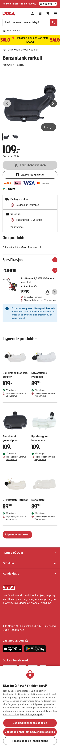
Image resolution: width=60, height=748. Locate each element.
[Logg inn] (32, 13)
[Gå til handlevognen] (48, 13)
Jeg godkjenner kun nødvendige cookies (30, 732)
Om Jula (8, 563)
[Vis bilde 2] (15, 137)
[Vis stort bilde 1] (30, 103)
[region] (30, 707)
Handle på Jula (13, 552)
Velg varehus (13, 30)
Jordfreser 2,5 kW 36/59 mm (38, 282)
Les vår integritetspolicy (32, 714)
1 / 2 (46, 127)
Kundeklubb (11, 573)
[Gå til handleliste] (40, 13)
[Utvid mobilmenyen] (55, 13)
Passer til (9, 270)
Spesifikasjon (13, 259)
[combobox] (30, 22)
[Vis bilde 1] (6, 137)
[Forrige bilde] (7, 103)
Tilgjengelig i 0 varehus (40, 300)
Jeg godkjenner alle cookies (30, 723)
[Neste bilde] (53, 103)
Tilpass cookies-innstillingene (30, 741)
